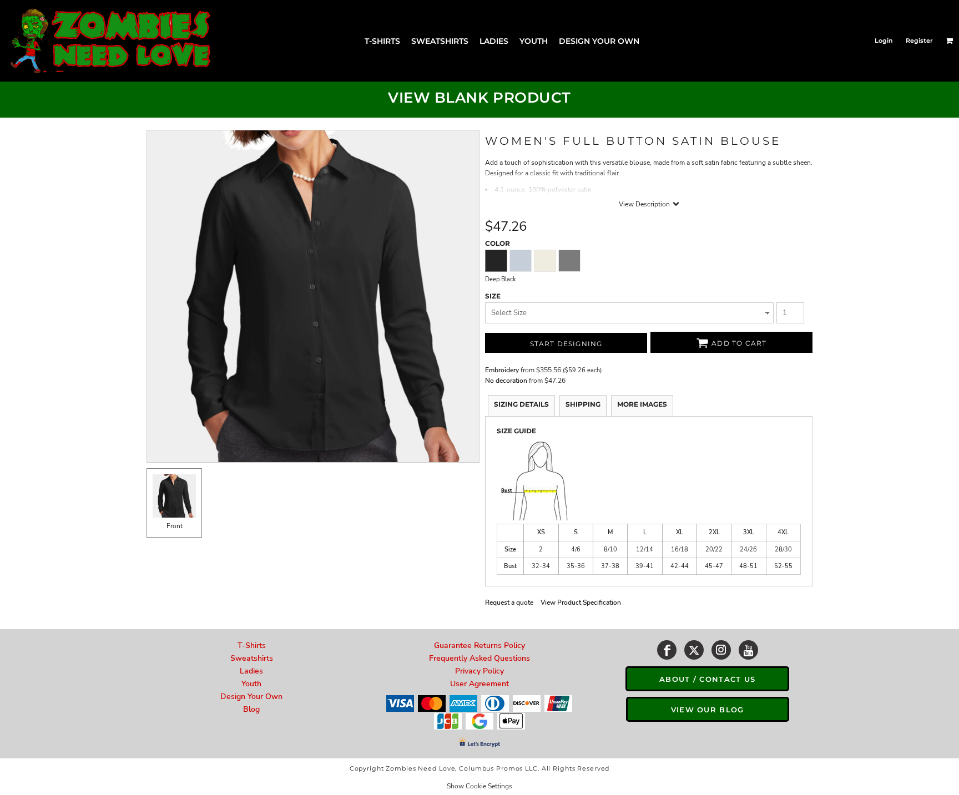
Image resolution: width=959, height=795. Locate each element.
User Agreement (479, 683)
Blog (251, 709)
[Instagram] (721, 650)
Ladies (251, 671)
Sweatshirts (251, 658)
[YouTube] (748, 650)
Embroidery (502, 370)
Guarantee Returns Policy (479, 645)
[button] (949, 40)
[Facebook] (667, 650)
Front (174, 525)
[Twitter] (694, 650)
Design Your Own (251, 696)
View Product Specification (581, 602)
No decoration (506, 380)
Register (919, 40)
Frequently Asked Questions (479, 658)
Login (884, 40)
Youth (251, 683)
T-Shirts (252, 645)
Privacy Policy (479, 671)
